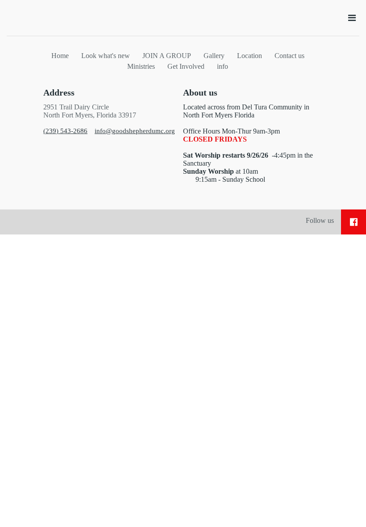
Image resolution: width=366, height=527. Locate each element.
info (222, 66)
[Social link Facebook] (354, 222)
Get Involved (185, 66)
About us (200, 92)
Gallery (214, 55)
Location (249, 55)
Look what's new (105, 55)
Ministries (141, 66)
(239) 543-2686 (65, 130)
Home (60, 55)
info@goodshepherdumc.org (135, 130)
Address (59, 92)
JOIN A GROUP (166, 55)
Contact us (289, 55)
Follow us (320, 220)
